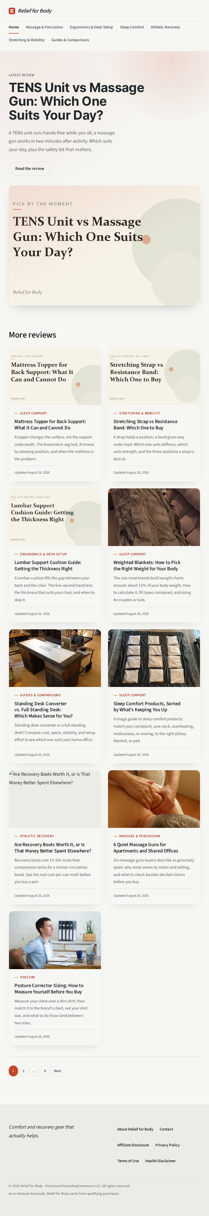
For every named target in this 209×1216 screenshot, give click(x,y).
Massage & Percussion (44, 27)
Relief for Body (34, 11)
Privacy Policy (167, 1145)
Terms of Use (128, 1161)
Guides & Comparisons (70, 40)
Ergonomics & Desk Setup (91, 27)
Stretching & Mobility (26, 40)
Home (14, 27)
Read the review (29, 169)
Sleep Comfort (132, 27)
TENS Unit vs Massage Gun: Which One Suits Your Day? (76, 101)
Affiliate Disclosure (133, 1145)
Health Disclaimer (160, 1161)
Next (57, 1071)
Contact (166, 1129)
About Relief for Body (135, 1129)
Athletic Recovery (165, 27)
